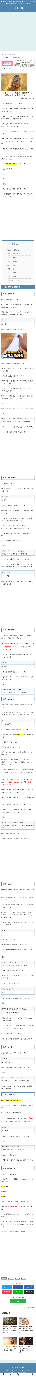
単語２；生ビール (13, 257)
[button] (32, 632)
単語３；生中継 (12, 261)
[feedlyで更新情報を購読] (18, 1301)
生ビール (12, 1278)
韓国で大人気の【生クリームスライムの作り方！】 (17, 408)
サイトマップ (9, 1370)
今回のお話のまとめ (13, 280)
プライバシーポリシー (27, 1370)
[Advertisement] (18, 32)
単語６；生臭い (12, 273)
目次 (13, 244)
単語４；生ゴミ (12, 265)
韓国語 (4, 1278)
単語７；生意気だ (13, 276)
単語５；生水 (11, 269)
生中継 (18, 1278)
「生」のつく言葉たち (13, 250)
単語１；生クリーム (13, 253)
